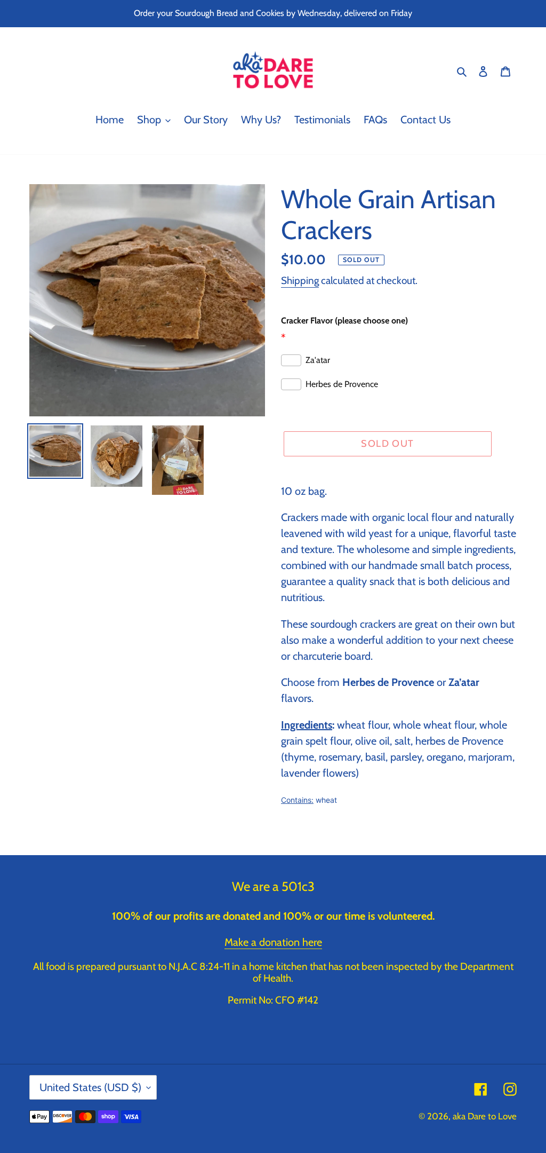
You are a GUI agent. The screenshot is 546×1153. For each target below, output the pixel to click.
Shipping (300, 280)
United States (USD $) (90, 1087)
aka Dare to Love (485, 1116)
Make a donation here (273, 942)
